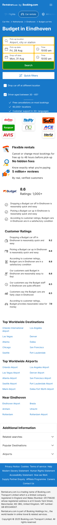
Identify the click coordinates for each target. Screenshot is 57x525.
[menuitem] (10, 14)
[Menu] (51, 4)
